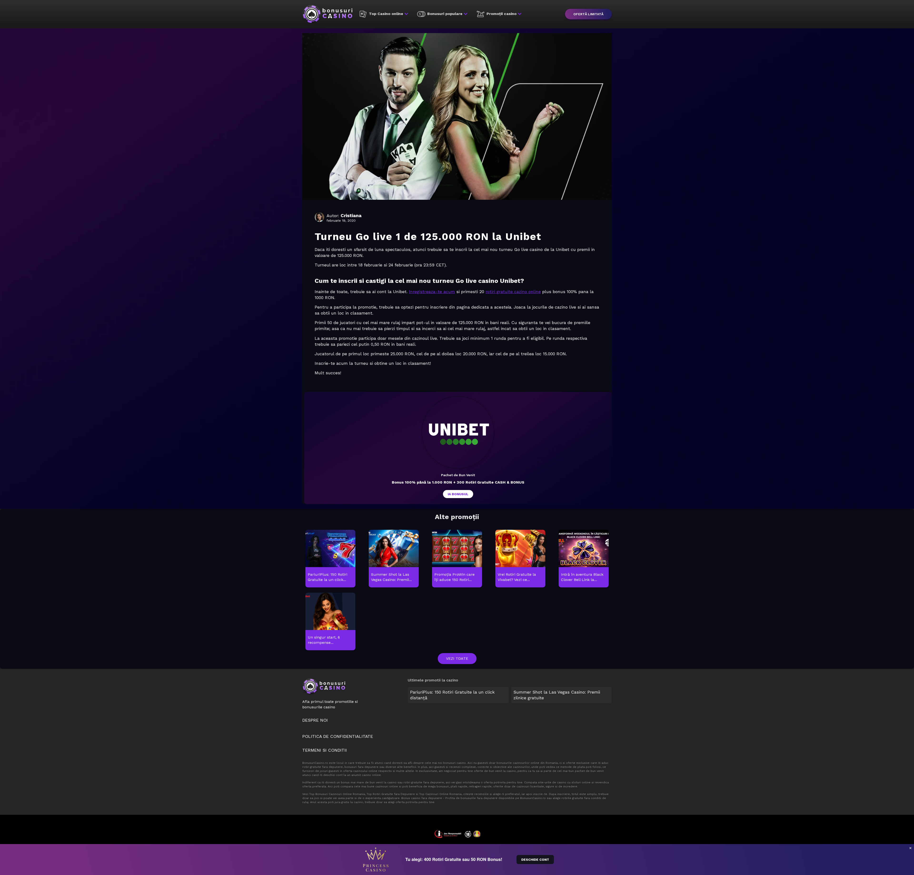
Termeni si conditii (324, 750)
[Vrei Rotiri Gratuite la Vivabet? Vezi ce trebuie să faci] (520, 559)
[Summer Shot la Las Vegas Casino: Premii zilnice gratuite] (393, 559)
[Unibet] (458, 432)
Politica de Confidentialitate (337, 736)
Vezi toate (457, 658)
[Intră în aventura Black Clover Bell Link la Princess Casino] (583, 559)
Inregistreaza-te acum (432, 291)
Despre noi (315, 720)
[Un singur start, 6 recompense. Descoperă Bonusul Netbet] (330, 622)
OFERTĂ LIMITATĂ (588, 14)
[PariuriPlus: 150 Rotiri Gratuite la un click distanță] (330, 559)
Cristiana (351, 215)
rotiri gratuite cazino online (513, 291)
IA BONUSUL (458, 494)
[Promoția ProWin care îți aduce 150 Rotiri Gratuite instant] (457, 559)
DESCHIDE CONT (535, 859)
